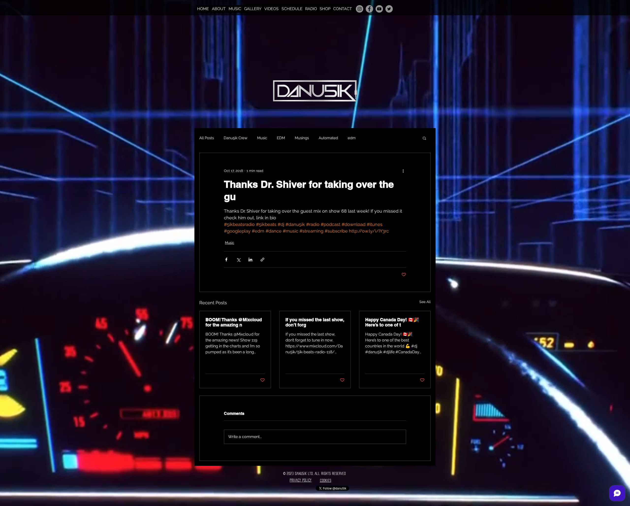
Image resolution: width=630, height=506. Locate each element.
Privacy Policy (301, 480)
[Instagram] (359, 9)
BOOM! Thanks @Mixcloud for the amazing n (233, 322)
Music (262, 138)
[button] (424, 138)
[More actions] (403, 171)
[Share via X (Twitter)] (238, 259)
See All (425, 302)
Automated (328, 138)
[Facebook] (369, 9)
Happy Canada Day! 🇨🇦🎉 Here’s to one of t (392, 322)
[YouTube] (379, 9)
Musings (302, 138)
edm (352, 138)
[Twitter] (389, 9)
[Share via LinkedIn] (250, 259)
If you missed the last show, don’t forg (314, 322)
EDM (281, 138)
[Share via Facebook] (226, 259)
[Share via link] (262, 259)
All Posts (206, 138)
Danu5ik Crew (235, 138)
